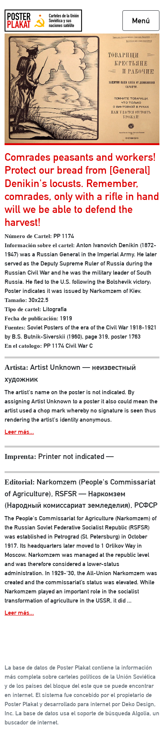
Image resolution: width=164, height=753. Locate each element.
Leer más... (19, 431)
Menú (141, 20)
